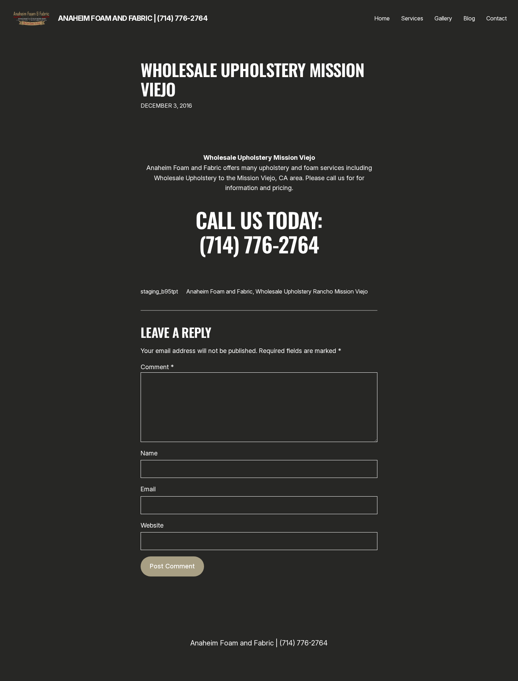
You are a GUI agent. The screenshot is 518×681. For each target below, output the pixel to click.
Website (152, 525)
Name (149, 453)
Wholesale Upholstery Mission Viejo (252, 79)
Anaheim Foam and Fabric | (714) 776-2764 (133, 18)
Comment (157, 367)
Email (148, 489)
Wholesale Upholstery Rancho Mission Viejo (311, 291)
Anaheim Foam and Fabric (219, 291)
